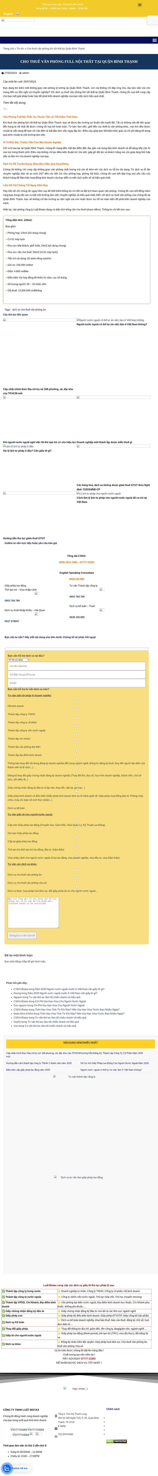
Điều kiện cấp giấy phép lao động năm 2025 (28, 1069)
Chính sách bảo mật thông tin (122, 1434)
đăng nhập (21, 961)
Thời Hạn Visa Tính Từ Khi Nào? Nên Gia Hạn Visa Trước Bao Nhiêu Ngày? (77, 1009)
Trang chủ (8, 48)
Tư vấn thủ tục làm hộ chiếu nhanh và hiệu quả (54, 997)
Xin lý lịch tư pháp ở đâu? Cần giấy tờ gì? (27, 450)
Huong (17, 993)
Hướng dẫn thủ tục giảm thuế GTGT (24, 538)
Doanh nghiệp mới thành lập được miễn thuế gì (104, 442)
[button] (139, 4)
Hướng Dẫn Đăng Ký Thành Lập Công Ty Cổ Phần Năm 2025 (112, 1053)
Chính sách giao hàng (118, 1421)
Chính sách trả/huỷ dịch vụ (120, 1425)
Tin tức (20, 48)
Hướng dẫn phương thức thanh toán (126, 1430)
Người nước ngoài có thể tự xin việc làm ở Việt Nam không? (112, 324)
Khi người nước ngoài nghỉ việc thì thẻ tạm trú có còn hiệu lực (39, 442)
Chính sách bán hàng (118, 1417)
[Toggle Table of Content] (5, 109)
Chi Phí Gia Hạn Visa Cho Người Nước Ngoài (60, 1001)
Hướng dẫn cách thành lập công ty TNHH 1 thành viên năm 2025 (39, 1063)
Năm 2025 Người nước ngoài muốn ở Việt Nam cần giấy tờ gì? (69, 989)
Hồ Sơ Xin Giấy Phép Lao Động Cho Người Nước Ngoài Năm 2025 (115, 1063)
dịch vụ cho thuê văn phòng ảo (29, 309)
